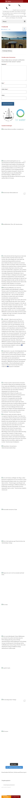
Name (3, 83)
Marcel (5, 29)
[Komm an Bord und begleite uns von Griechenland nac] (14, 175)
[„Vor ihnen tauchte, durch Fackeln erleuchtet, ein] (14, 397)
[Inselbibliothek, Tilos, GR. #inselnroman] (14, 239)
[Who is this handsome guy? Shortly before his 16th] (14, 556)
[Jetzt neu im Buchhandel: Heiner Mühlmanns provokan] (14, 651)
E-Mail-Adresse (5, 89)
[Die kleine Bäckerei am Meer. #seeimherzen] (14, 144)
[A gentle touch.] (14, 682)
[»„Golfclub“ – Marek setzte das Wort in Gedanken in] (14, 334)
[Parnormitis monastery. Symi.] (14, 524)
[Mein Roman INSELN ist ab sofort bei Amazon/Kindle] (14, 302)
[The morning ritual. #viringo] (14, 714)
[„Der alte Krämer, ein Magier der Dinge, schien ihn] (14, 492)
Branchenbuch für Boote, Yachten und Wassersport (14, 772)
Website (3, 95)
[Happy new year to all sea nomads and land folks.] (14, 587)
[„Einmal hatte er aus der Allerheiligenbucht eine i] (14, 365)
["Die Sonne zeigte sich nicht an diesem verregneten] (14, 429)
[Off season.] (14, 746)
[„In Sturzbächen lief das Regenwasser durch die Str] (14, 270)
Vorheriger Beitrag (7, 51)
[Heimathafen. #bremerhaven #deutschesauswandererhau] (14, 460)
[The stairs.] (14, 619)
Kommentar (4, 64)
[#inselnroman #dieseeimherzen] (14, 207)
